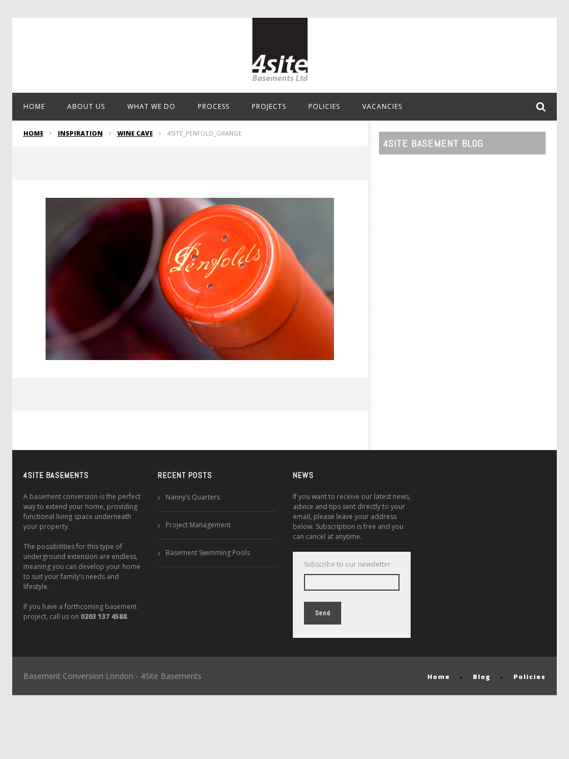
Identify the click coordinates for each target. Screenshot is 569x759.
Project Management (198, 525)
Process (213, 106)
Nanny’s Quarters (193, 497)
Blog (482, 676)
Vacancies (382, 106)
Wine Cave (135, 133)
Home (34, 106)
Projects (269, 106)
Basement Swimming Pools (208, 552)
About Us (86, 106)
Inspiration (80, 133)
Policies (324, 106)
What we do (151, 106)
